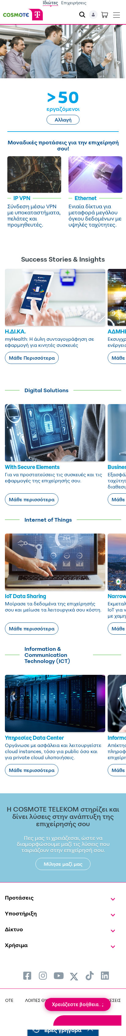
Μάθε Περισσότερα (32, 358)
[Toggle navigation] (116, 13)
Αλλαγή (63, 120)
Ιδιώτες (50, 2)
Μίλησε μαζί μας (63, 864)
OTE (9, 1000)
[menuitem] (27, 975)
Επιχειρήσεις (74, 2)
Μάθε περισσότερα (31, 499)
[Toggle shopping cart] (104, 15)
